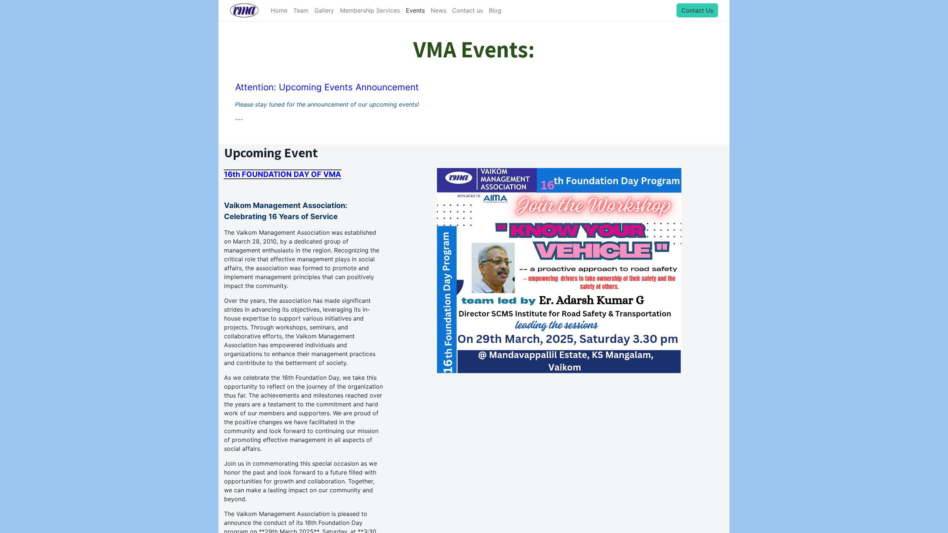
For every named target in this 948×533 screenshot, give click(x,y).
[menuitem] (279, 10)
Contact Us (697, 10)
